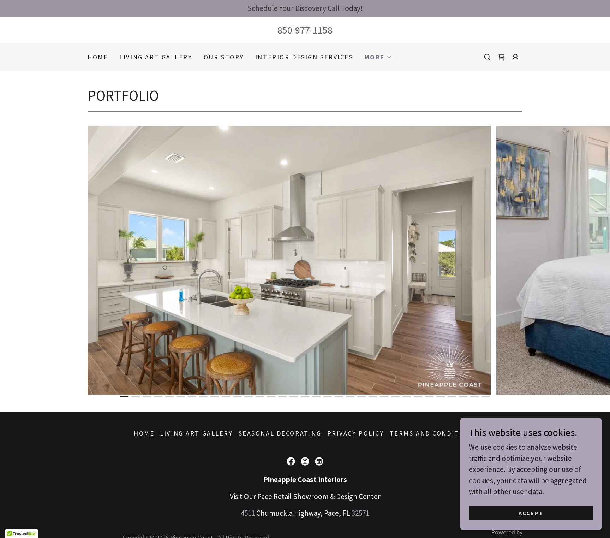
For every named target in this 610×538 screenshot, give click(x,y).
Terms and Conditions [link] (433, 433)
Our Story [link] (224, 57)
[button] (378, 57)
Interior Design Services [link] (304, 57)
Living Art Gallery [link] (155, 57)
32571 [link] (360, 513)
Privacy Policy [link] (355, 433)
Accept (531, 512)
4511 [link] (248, 513)
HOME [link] (98, 57)
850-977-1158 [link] (305, 30)
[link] (501, 57)
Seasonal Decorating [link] (280, 433)
